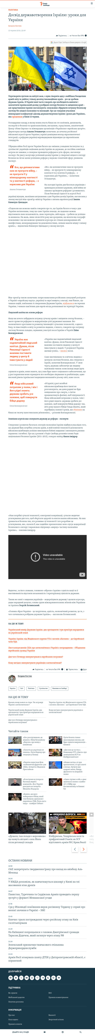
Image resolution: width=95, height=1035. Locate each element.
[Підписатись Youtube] (26, 978)
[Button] (61, 35)
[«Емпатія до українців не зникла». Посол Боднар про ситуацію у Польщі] (15, 752)
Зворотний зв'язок (56, 1020)
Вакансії (52, 1015)
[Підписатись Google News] (16, 978)
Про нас (11, 1015)
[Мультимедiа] (44, 1032)
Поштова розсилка (16, 1002)
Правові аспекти (15, 1024)
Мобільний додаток (16, 997)
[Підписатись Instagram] (32, 978)
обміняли (77, 410)
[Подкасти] (62, 1032)
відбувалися (68, 304)
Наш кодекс (13, 1020)
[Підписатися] (59, 978)
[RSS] (48, 978)
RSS (50, 993)
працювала (17, 117)
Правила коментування (58, 997)
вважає (64, 351)
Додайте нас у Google (20, 1032)
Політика (13, 10)
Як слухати (12, 993)
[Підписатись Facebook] (10, 978)
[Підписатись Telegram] (43, 978)
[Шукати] (80, 1032)
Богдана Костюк (15, 26)
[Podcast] (53, 978)
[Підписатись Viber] (37, 978)
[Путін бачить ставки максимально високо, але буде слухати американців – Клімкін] (55, 740)
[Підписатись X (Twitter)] (21, 978)
